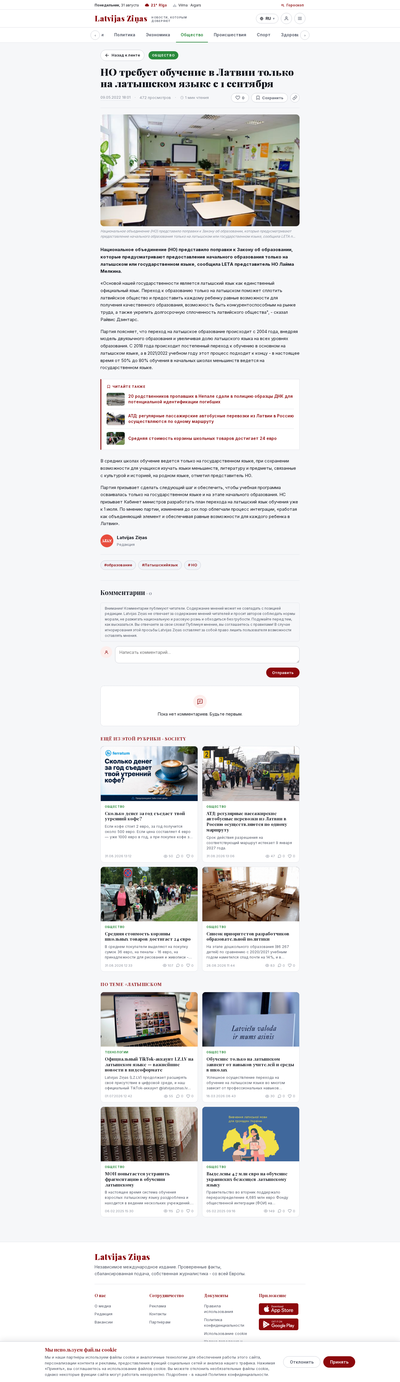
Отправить (283, 672)
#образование (118, 565)
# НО (192, 565)
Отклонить (302, 1361)
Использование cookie (225, 1333)
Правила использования (218, 1309)
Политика (124, 34)
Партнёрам (159, 1322)
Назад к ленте (126, 55)
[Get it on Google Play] (278, 1324)
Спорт (264, 34)
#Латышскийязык (160, 565)
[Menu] (299, 18)
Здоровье (291, 34)
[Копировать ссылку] (295, 97)
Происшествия (230, 34)
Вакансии (104, 1322)
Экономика (158, 34)
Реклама (157, 1306)
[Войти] (286, 18)
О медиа (103, 1306)
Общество (192, 34)
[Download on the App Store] (278, 1309)
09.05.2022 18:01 (115, 97)
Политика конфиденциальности (224, 1322)
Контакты (157, 1313)
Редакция (103, 1313)
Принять (339, 1361)
